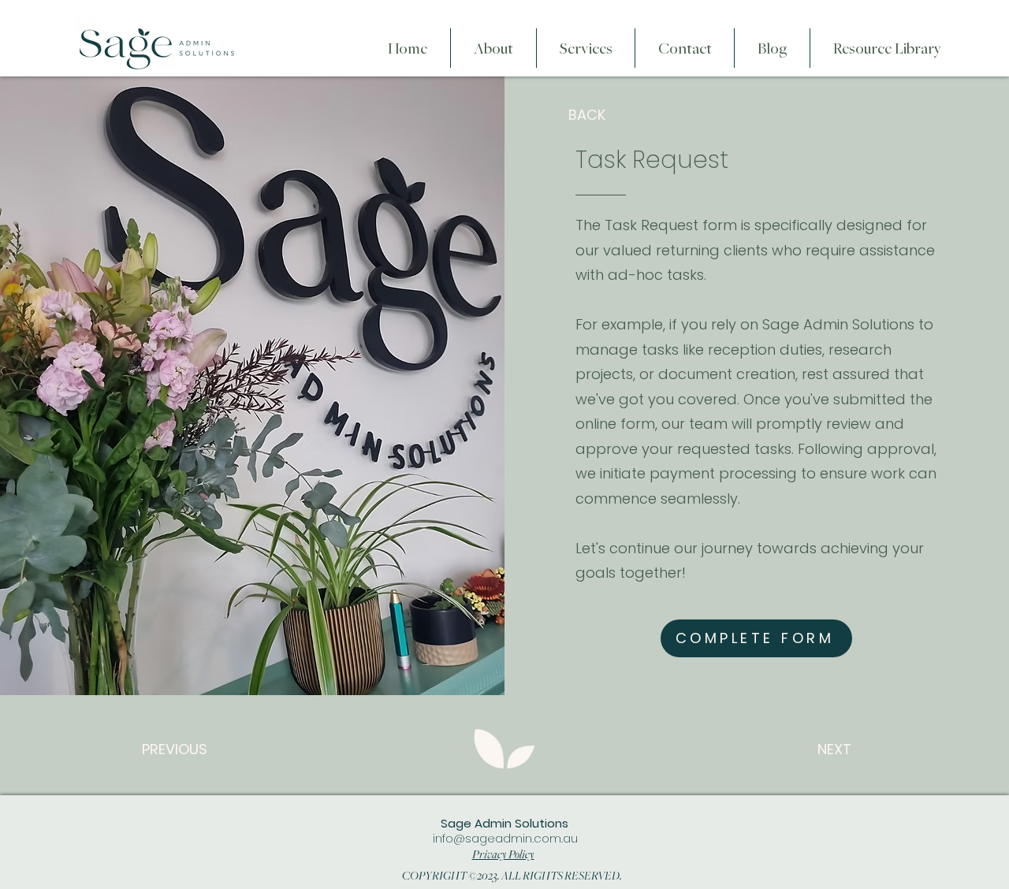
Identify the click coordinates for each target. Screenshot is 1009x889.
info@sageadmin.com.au (505, 838)
